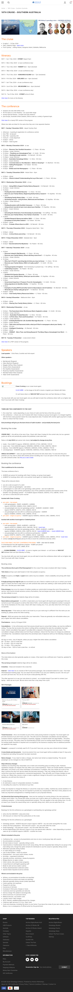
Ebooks (5, 922)
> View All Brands (31, 945)
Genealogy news (54, 931)
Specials (5, 942)
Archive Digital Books (55, 922)
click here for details (47, 542)
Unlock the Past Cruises (56, 934)
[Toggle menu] (2, 2)
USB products (7, 925)
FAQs (4, 959)
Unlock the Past (31, 942)
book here (40, 535)
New (4, 948)
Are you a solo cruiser (17, 585)
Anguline (28, 931)
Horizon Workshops (38, 981)
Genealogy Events (54, 928)
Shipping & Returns (9, 967)
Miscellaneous (7, 951)
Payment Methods (8, 964)
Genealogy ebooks (54, 925)
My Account (6, 962)
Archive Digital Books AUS (34, 922)
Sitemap (51, 937)
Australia (5, 928)
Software (5, 937)
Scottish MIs (29, 939)
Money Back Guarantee (10, 970)
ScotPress (29, 937)
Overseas (6, 931)
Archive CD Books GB (32, 925)
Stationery (6, 939)
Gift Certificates (8, 973)
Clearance (6, 945)
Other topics (7, 934)
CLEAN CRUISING (10, 550)
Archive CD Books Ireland (34, 928)
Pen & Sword (30, 934)
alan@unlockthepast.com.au (17, 539)
